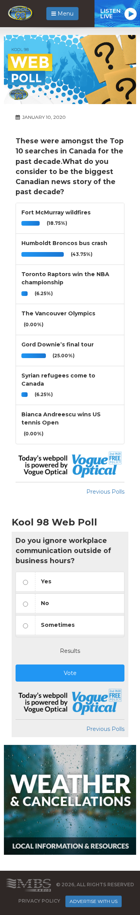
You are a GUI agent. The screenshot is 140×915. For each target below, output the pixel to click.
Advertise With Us (93, 901)
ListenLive (110, 13)
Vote (70, 673)
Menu (65, 13)
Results (70, 650)
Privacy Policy (39, 901)
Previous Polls (105, 491)
